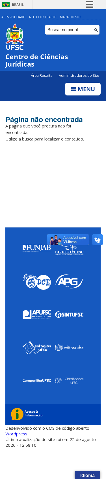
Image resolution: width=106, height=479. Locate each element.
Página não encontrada (44, 119)
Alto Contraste (42, 17)
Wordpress (16, 434)
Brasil (18, 4)
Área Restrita (42, 75)
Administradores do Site (79, 75)
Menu (85, 89)
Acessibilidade (13, 17)
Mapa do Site (70, 17)
